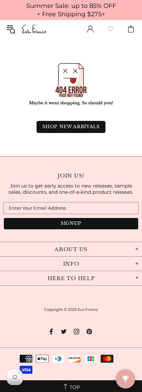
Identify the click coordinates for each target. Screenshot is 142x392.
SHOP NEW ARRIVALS (70, 127)
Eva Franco (34, 29)
